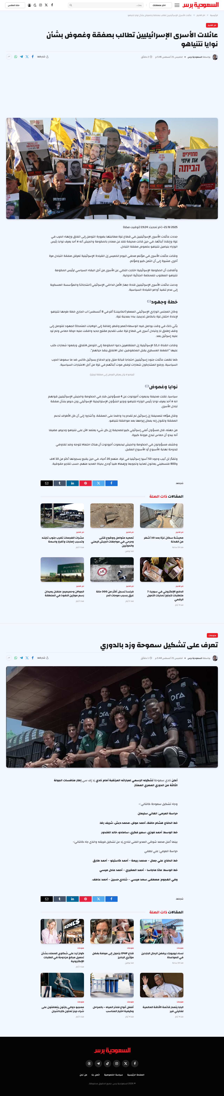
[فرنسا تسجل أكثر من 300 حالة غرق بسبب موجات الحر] (112, 569)
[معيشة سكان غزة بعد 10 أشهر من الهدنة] (161, 515)
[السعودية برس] (200, 5)
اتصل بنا (96, 1075)
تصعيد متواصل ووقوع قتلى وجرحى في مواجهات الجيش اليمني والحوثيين (112, 542)
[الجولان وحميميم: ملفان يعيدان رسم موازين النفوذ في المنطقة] (62, 569)
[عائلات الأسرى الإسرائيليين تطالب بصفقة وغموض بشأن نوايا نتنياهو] (112, 168)
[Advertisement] (112, 86)
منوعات (212, 635)
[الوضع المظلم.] (35, 5)
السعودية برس (195, 57)
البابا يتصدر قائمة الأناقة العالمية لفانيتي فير (163, 1009)
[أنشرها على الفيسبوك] (32, 57)
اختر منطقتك (159, 5)
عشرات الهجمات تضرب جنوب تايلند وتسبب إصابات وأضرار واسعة (63, 540)
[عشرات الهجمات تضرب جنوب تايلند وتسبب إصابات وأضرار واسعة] (62, 515)
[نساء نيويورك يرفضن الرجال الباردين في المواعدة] (161, 931)
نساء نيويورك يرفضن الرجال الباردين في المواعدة (162, 955)
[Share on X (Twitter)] (27, 57)
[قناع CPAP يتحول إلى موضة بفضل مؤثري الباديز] (112, 931)
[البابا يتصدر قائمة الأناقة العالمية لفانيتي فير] (161, 985)
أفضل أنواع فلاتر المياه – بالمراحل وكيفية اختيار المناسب (113, 1009)
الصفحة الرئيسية (135, 1075)
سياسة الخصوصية (113, 1075)
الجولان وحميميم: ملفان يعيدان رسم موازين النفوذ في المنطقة (64, 594)
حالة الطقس (14, 5)
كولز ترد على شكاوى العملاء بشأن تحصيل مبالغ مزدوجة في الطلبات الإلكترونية (62, 957)
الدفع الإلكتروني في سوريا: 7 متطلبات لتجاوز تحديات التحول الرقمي (165, 595)
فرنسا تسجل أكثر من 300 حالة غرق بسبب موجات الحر (115, 594)
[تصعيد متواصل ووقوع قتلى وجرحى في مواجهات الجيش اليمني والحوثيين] (112, 515)
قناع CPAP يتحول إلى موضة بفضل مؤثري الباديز (113, 955)
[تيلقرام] (21, 57)
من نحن (83, 1075)
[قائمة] (177, 5)
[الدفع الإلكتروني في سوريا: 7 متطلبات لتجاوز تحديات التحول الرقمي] (161, 569)
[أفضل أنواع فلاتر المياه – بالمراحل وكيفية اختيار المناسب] (112, 985)
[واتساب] (15, 57)
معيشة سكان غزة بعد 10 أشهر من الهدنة (163, 540)
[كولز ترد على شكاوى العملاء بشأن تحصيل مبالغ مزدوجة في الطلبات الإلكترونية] (62, 931)
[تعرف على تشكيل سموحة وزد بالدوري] (112, 717)
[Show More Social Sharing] (9, 57)
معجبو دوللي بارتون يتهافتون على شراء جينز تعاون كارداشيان (62, 1009)
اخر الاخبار (212, 25)
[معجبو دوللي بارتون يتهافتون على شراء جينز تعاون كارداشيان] (62, 985)
